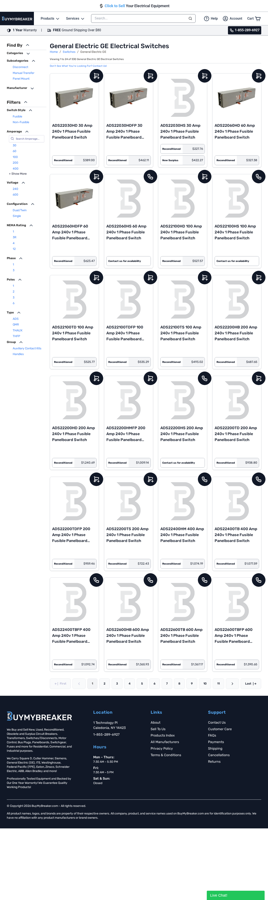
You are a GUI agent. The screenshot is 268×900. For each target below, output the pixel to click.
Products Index (163, 735)
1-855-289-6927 (106, 735)
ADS (16, 319)
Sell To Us (158, 729)
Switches (69, 52)
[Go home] (39, 716)
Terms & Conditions (166, 755)
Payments (216, 742)
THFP (16, 336)
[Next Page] (232, 684)
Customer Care (220, 729)
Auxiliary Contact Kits (27, 348)
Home (54, 52)
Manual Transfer (23, 73)
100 (15, 157)
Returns (214, 762)
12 (14, 249)
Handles (18, 354)
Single (17, 216)
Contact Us (217, 722)
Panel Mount (21, 78)
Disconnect (20, 67)
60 (14, 151)
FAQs (212, 735)
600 (15, 194)
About (155, 722)
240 (15, 189)
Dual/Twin (19, 210)
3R (14, 237)
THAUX (17, 330)
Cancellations (219, 755)
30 (14, 145)
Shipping (215, 748)
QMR (16, 324)
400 (15, 168)
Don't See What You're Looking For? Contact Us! (78, 65)
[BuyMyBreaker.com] (17, 18)
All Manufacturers (165, 742)
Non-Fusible (21, 122)
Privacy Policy (162, 748)
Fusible (17, 116)
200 (15, 163)
